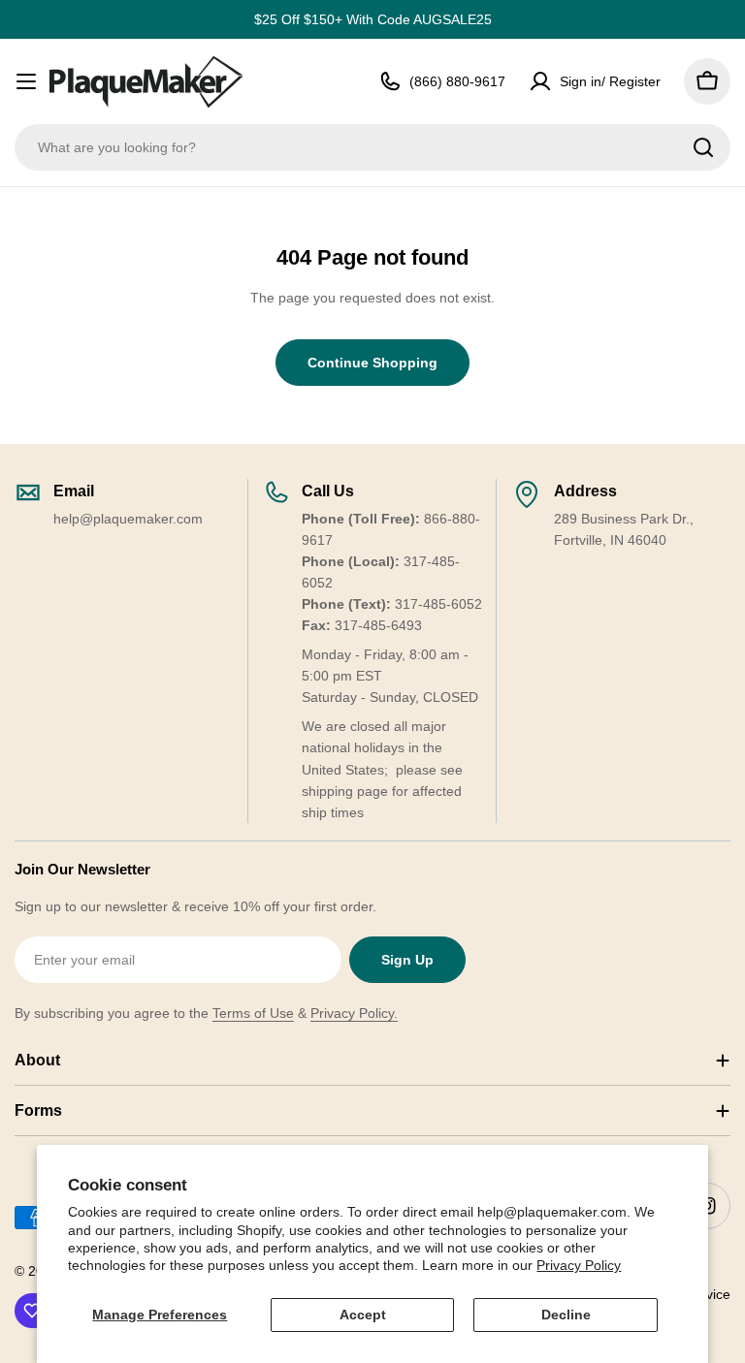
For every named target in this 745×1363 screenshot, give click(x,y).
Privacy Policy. (354, 1013)
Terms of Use (253, 1013)
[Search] (703, 147)
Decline (566, 1314)
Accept (363, 1314)
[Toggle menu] (26, 81)
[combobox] (372, 147)
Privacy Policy (578, 1265)
